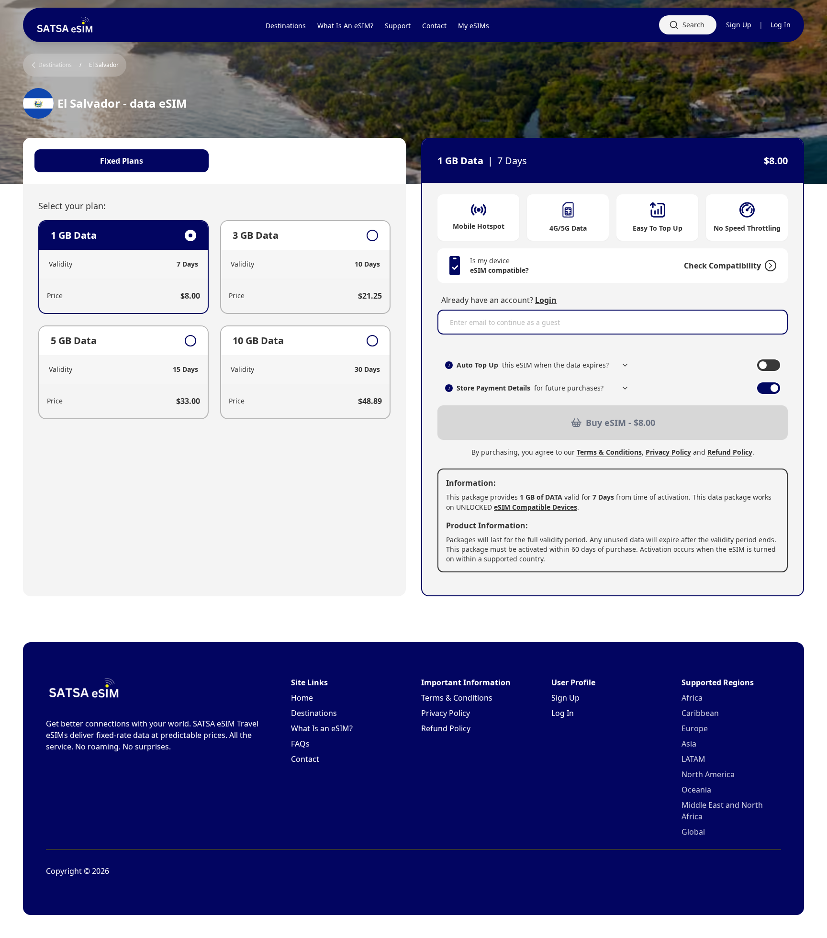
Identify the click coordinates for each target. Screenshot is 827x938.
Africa (692, 697)
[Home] (65, 24)
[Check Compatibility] (768, 265)
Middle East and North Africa (722, 811)
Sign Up (738, 24)
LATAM (693, 759)
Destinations (314, 713)
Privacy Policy (668, 452)
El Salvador (104, 65)
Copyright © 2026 (77, 871)
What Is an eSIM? (322, 728)
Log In (781, 24)
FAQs (300, 743)
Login (546, 300)
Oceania (696, 789)
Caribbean (700, 713)
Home (302, 697)
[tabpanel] (214, 319)
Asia (689, 743)
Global (693, 831)
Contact (305, 759)
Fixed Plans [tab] (121, 161)
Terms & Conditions (609, 452)
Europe (695, 728)
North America (708, 774)
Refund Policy (729, 452)
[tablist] (214, 161)
